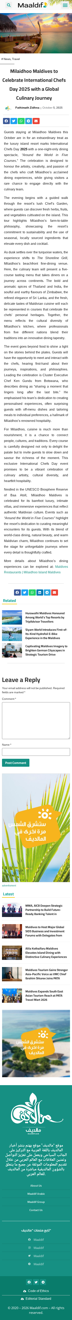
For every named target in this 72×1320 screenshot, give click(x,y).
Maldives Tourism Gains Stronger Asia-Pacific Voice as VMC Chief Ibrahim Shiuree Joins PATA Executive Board (46, 976)
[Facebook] (29, 1282)
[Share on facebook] (6, 121)
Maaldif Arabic (36, 1193)
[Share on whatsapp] (21, 121)
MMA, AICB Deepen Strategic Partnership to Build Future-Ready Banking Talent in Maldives (44, 911)
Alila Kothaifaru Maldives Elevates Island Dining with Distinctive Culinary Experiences (46, 952)
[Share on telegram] (28, 121)
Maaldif (39, 1240)
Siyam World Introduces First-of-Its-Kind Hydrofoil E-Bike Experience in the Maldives (46, 634)
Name (6, 745)
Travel (16, 59)
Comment (9, 699)
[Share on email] (36, 121)
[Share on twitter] (13, 121)
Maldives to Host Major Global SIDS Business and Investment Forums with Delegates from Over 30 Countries (44, 933)
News (7, 59)
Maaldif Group (36, 1201)
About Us (36, 1185)
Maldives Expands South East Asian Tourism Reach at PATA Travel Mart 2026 (44, 995)
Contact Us (36, 1210)
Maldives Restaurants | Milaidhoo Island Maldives (36, 570)
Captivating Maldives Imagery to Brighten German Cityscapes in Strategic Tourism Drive (46, 650)
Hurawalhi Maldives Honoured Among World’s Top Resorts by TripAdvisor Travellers (45, 617)
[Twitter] (36, 1282)
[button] (65, 5)
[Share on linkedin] (39, 592)
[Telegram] (43, 1282)
